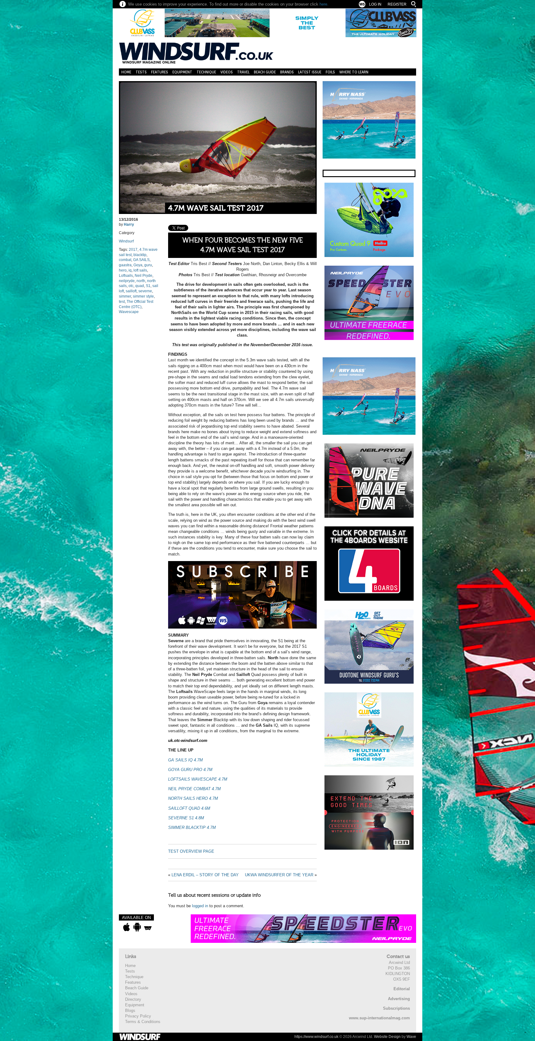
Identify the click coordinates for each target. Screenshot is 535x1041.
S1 (148, 286)
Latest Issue (309, 72)
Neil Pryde (143, 275)
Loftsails (126, 275)
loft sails (140, 270)
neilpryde (127, 281)
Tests (141, 72)
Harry (129, 224)
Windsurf (126, 241)
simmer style (143, 296)
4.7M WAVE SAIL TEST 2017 (215, 208)
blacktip (139, 255)
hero (123, 270)
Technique (206, 72)
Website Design (387, 1036)
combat (125, 260)
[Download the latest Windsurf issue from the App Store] (126, 927)
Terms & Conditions (142, 1021)
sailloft (131, 291)
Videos (226, 72)
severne (145, 291)
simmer (125, 296)
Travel (243, 72)
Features (159, 72)
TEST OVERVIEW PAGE (191, 851)
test (122, 301)
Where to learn (353, 72)
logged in (200, 906)
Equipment (182, 72)
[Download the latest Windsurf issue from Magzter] (148, 927)
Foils (330, 72)
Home (126, 72)
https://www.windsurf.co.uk (316, 1036)
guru (148, 265)
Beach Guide (265, 72)
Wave (411, 1036)
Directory (133, 999)
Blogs (130, 1010)
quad (139, 286)
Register (397, 4)
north (141, 281)
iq (130, 270)
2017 (133, 249)
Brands (287, 72)
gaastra (125, 265)
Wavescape (129, 312)
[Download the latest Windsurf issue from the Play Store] (137, 927)
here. (324, 4)
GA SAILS (141, 260)
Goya (137, 265)
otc (130, 286)
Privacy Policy (138, 1016)
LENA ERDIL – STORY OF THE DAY (205, 875)
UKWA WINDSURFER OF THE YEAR (279, 875)
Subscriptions (396, 1008)
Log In (375, 4)
